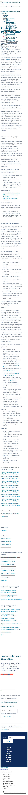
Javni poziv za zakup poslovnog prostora (10, 557)
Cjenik (2, 634)
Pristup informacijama (11, 37)
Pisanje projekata (10, 18)
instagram (14, 6)
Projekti (8, 749)
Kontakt (5, 39)
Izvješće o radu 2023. (6, 547)
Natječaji (9, 755)
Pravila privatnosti (10, 34)
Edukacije (8, 20)
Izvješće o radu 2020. (6, 538)
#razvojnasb (3, 6)
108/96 (17, 365)
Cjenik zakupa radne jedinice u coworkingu (11, 599)
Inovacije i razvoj (10, 22)
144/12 (12, 375)
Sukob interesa (4, 516)
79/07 (4, 367)
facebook (9, 6)
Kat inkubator (4, 580)
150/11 (11, 380)
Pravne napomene (10, 35)
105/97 (17, 373)
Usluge (5, 21)
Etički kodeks (4, 530)
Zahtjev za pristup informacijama (11, 193)
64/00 (4, 375)
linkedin (18, 6)
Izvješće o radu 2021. (6, 541)
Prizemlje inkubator (5, 577)
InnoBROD (9, 751)
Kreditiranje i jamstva (11, 25)
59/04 (6, 370)
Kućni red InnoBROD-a (6, 632)
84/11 (10, 370)
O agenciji (5, 37)
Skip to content (4, 767)
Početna (8, 747)
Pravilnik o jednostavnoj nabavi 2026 (10, 513)
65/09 (8, 375)
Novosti (8, 757)
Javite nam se (6, 674)
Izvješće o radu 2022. (6, 544)
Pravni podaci (4, 702)
